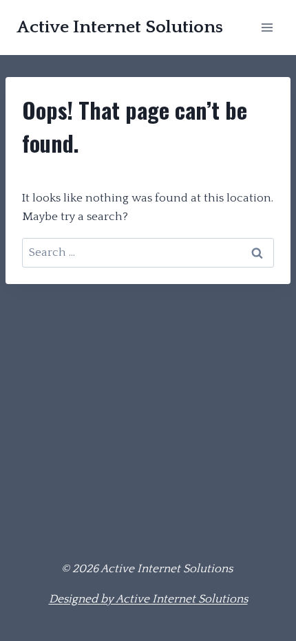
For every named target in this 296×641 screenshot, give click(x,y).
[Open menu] (266, 27)
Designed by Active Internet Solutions (148, 599)
